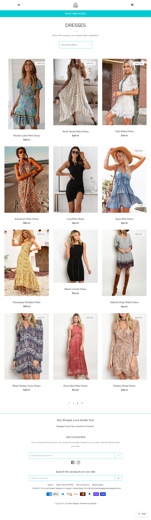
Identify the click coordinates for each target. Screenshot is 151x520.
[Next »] (81, 403)
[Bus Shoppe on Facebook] (73, 463)
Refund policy (98, 485)
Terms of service (82, 485)
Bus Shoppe (74, 504)
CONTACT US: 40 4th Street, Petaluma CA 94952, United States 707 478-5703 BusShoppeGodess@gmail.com (76, 488)
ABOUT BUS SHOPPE (64, 485)
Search (50, 485)
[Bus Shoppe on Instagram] (78, 463)
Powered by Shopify (88, 504)
